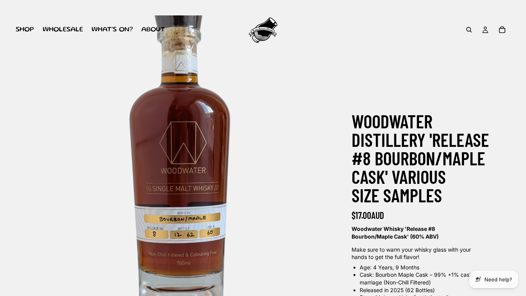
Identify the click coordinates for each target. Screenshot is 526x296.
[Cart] (502, 29)
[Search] (469, 29)
